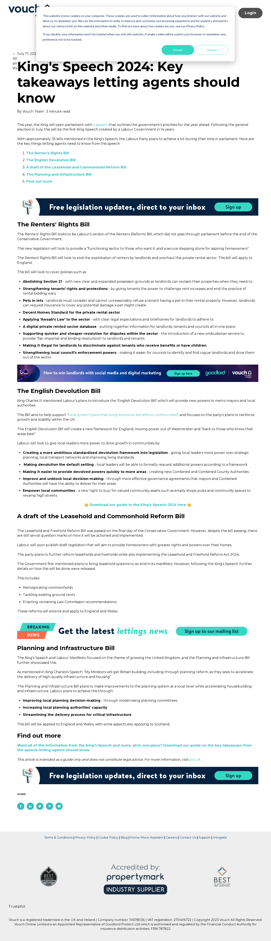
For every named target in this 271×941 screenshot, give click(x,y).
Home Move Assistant (146, 837)
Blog (124, 837)
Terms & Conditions (58, 837)
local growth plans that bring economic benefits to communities (122, 415)
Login (250, 13)
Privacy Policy (85, 837)
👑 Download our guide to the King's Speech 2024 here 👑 (137, 505)
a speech (100, 125)
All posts (15, 63)
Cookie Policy (108, 837)
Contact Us (188, 837)
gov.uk (194, 760)
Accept (178, 50)
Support (204, 837)
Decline (212, 50)
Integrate (220, 837)
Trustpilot (16, 906)
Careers (171, 837)
